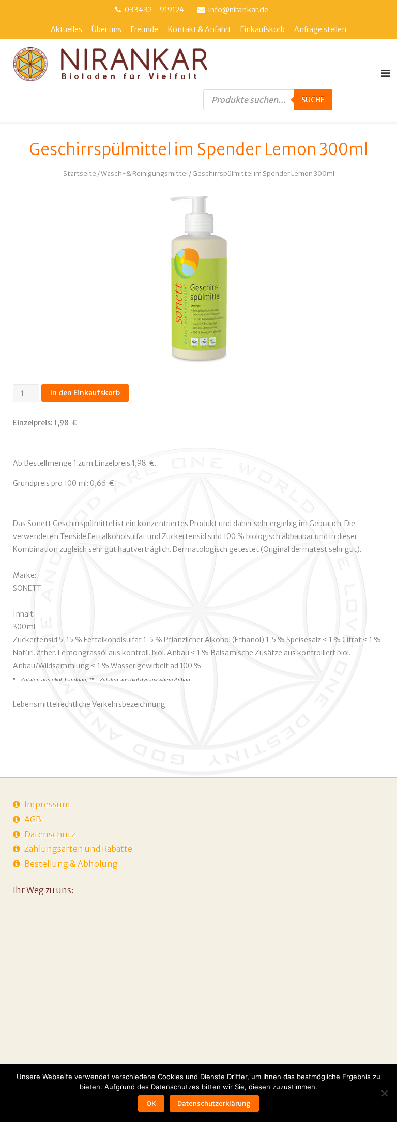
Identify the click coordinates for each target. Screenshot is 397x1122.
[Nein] (384, 1093)
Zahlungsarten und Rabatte (78, 848)
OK (151, 1103)
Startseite (79, 173)
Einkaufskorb (262, 29)
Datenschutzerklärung (214, 1103)
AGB (32, 819)
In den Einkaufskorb (85, 392)
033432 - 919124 (154, 9)
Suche (313, 99)
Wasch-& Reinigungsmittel (144, 173)
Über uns (106, 29)
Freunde (144, 29)
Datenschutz (49, 834)
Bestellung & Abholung (71, 863)
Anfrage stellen (320, 29)
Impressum (47, 804)
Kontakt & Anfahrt (199, 29)
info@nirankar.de (238, 9)
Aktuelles (66, 29)
